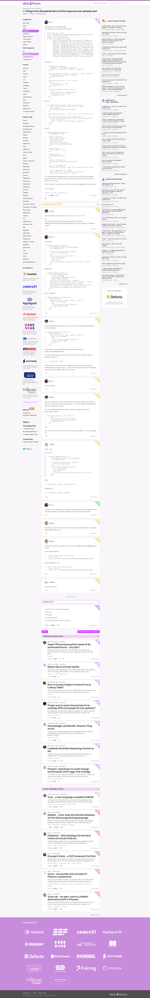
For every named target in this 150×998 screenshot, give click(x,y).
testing (49, 615)
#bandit (56, 737)
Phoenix (116, 21)
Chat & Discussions (53, 794)
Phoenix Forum (121, 95)
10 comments (50, 189)
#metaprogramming (29, 262)
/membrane (26, 91)
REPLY (45, 632)
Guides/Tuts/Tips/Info (120, 50)
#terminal (60, 845)
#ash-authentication (57, 779)
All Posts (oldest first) (30, 431)
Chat (24, 28)
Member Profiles (120, 29)
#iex (24, 227)
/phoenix (25, 14)
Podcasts (115, 195)
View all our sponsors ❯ (30, 402)
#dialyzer (25, 192)
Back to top (94, 915)
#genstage (26, 233)
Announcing (56, 812)
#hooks (71, 884)
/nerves (50, 863)
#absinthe (26, 149)
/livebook (50, 758)
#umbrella (26, 201)
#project (63, 906)
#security (26, 259)
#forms (25, 253)
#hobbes (71, 825)
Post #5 (94, 436)
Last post (94, 625)
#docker (25, 195)
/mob (24, 94)
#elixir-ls (25, 216)
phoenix (49, 612)
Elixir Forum (117, 179)
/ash (49, 779)
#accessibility (78, 884)
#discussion (26, 178)
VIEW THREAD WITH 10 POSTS (89, 632)
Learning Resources (107, 50)
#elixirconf (26, 169)
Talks (115, 186)
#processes (26, 247)
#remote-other (27, 152)
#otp (24, 155)
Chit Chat (116, 83)
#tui (65, 845)
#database (56, 825)
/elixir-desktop (27, 97)
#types (69, 804)
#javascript (26, 184)
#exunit (25, 175)
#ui (60, 884)
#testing (31, 14)
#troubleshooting (40, 14)
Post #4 (94, 389)
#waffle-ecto (63, 674)
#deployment (27, 132)
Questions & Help (28, 8)
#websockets (27, 236)
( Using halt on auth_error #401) (74, 216)
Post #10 (94, 574)
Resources (26, 34)
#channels (57, 715)
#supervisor (26, 239)
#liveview (65, 884)
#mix (24, 146)
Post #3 (94, 373)
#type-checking (61, 804)
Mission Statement (30, 415)
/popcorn (26, 105)
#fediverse (57, 906)
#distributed (64, 825)
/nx (24, 79)
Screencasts (117, 71)
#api (24, 250)
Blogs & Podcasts (106, 36)
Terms (41, 995)
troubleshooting (52, 617)
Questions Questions (120, 174)
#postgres (26, 166)
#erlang (25, 138)
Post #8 (94, 515)
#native (73, 863)
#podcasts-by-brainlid (30, 207)
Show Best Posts (29, 429)
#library (50, 825)
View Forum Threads (100, 3)
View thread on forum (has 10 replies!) (57, 609)
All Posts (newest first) (31, 434)
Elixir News (26, 23)
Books (115, 280)
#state (79, 863)
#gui (69, 863)
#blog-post (26, 213)
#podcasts (26, 187)
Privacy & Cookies (50, 995)
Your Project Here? (28, 111)
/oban (25, 77)
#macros (25, 164)
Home (48, 620)
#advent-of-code (28, 242)
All (23, 51)
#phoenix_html (27, 224)
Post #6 (94, 497)
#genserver (26, 143)
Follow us (29, 449)
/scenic (25, 88)
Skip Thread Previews (31, 442)
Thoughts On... (27, 59)
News (49, 812)
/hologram (26, 85)
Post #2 (94, 313)
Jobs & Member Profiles (108, 29)
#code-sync (26, 181)
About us (27, 413)
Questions (38, 8)
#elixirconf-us (27, 221)
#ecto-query (27, 210)
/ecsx (24, 100)
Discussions (64, 794)
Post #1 (94, 229)
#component (87, 884)
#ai (24, 218)
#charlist (56, 758)
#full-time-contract (29, 204)
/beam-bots (26, 108)
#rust (54, 845)
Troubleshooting (28, 57)
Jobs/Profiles (27, 42)
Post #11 (94, 590)
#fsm (74, 804)
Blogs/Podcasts (28, 36)
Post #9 (94, 533)
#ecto (25, 120)
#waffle (56, 674)
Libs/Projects (27, 39)
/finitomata (26, 103)
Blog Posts (115, 36)
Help (34, 993)
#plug (24, 158)
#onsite (25, 190)
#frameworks (62, 863)
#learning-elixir (27, 129)
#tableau (50, 886)
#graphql (25, 230)
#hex (24, 256)
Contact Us (26, 993)
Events (25, 44)
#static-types (52, 804)
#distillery (26, 244)
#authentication (28, 198)
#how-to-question (28, 161)
